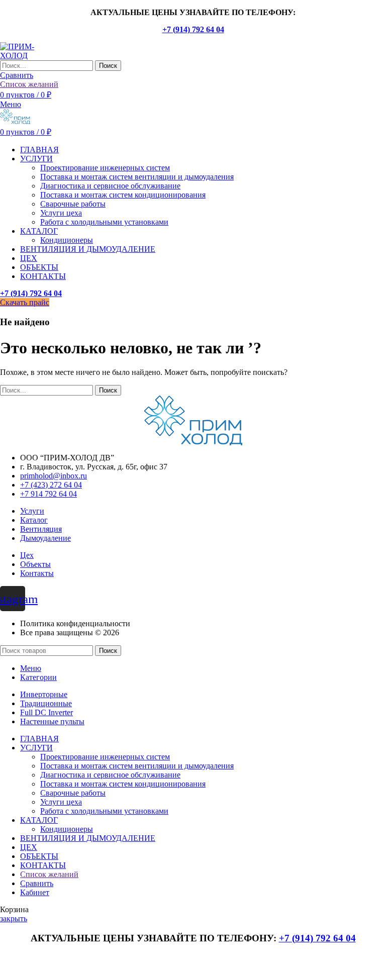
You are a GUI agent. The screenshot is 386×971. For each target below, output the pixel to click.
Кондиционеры (66, 240)
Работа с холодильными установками (104, 222)
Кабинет (34, 892)
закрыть (13, 918)
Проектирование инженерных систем (105, 167)
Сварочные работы (73, 204)
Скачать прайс (24, 302)
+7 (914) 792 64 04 (193, 29)
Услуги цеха (61, 213)
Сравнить (36, 883)
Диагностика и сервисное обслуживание (110, 185)
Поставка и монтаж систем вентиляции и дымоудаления (137, 176)
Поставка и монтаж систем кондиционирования (123, 194)
